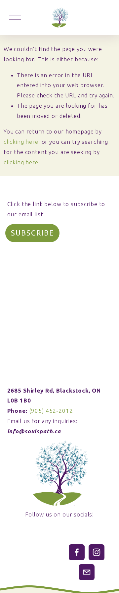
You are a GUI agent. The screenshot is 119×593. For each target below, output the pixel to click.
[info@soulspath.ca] (87, 572)
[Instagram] (96, 552)
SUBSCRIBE (32, 233)
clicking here (21, 141)
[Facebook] (77, 552)
